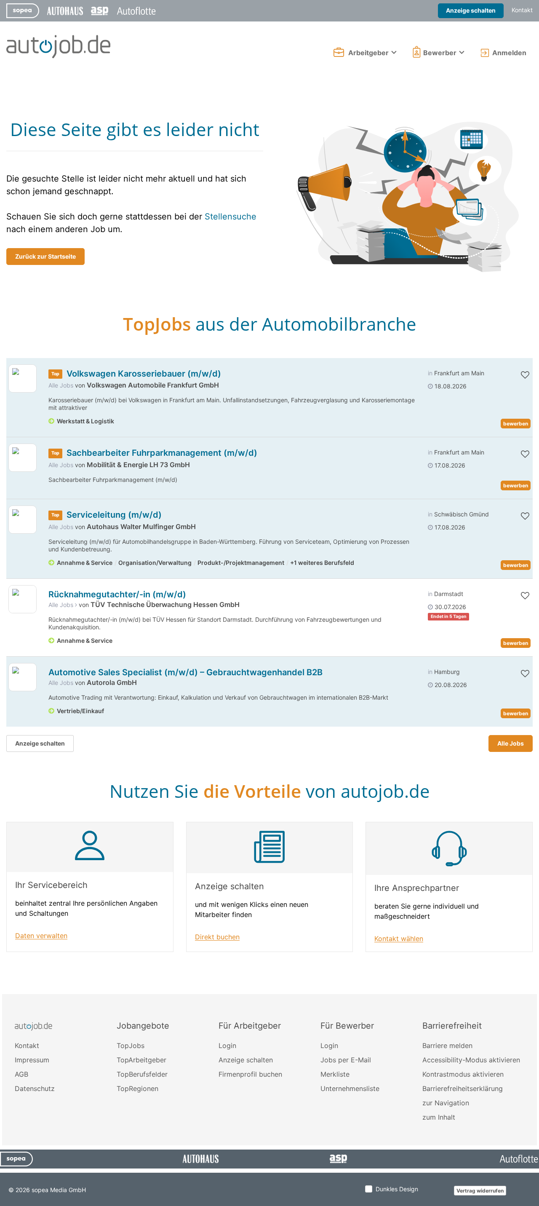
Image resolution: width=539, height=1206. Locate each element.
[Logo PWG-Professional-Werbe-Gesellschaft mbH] (22, 599)
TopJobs (130, 1045)
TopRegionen (137, 1088)
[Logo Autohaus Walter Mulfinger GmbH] (22, 519)
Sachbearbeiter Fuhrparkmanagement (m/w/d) (162, 453)
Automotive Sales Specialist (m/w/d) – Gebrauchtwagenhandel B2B (185, 672)
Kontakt (522, 9)
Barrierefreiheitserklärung (462, 1088)
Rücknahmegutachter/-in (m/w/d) (117, 594)
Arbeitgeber (368, 52)
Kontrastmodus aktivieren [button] (463, 1074)
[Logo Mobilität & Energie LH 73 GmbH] (22, 457)
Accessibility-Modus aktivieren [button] (471, 1060)
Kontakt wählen (398, 938)
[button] (516, 375)
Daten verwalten (41, 935)
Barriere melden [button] (447, 1045)
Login (227, 1045)
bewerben (515, 423)
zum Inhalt (438, 1117)
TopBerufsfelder (142, 1074)
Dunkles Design (397, 1189)
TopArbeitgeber (141, 1060)
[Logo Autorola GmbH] (22, 677)
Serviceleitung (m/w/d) (114, 515)
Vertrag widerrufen (480, 1190)
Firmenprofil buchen (250, 1074)
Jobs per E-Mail (345, 1060)
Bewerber (439, 52)
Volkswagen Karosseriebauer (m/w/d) (144, 374)
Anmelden (509, 52)
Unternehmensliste (349, 1088)
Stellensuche (230, 216)
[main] (269, 532)
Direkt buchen (217, 937)
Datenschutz (35, 1088)
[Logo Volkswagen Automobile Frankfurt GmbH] (22, 378)
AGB (21, 1074)
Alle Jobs (60, 385)
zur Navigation (445, 1103)
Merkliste (335, 1074)
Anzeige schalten (471, 10)
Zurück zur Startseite (45, 256)
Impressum (32, 1060)
